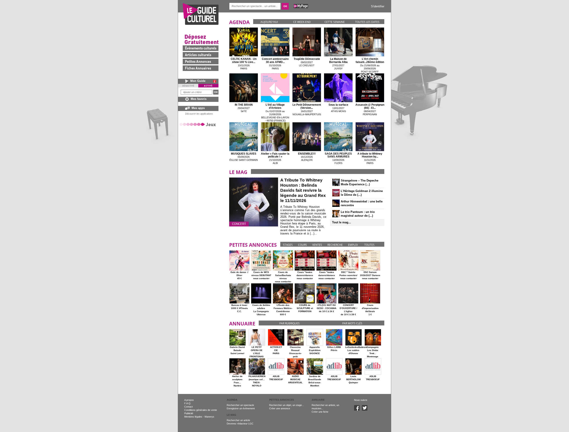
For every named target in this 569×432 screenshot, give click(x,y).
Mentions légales (193, 416)
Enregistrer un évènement (241, 408)
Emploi (353, 245)
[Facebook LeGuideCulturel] (358, 409)
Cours (302, 245)
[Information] (215, 81)
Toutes (369, 245)
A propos (189, 400)
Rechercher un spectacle (240, 405)
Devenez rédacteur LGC (240, 423)
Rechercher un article (238, 420)
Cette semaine (335, 22)
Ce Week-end (302, 22)
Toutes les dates (367, 22)
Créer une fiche (320, 411)
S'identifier (377, 6)
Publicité (188, 413)
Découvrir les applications (199, 113)
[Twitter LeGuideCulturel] (366, 409)
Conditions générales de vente (200, 410)
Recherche (335, 245)
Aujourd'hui (269, 22)
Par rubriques (289, 323)
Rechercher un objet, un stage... (286, 405)
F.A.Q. (187, 403)
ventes (317, 245)
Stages (288, 245)
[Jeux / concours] (198, 124)
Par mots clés (352, 323)
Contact (188, 406)
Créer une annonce (279, 408)
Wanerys (209, 416)
